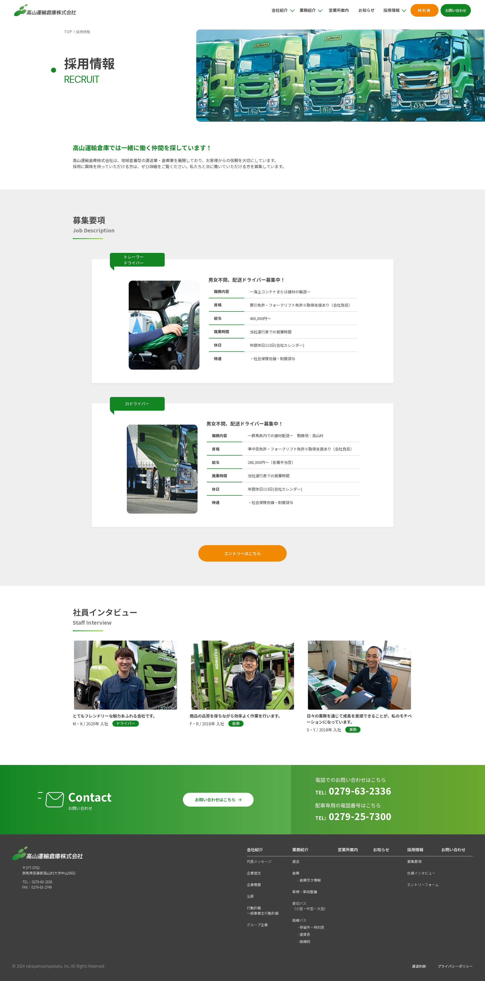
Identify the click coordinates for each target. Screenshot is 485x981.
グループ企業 (257, 924)
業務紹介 (300, 849)
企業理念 (254, 873)
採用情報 (415, 849)
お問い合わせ (453, 849)
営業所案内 (339, 10)
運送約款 (419, 966)
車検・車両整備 (304, 891)
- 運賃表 (304, 934)
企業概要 (254, 884)
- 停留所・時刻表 (311, 927)
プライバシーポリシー (455, 966)
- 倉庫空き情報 (309, 880)
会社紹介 (255, 849)
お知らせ (366, 10)
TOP (68, 31)
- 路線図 (304, 941)
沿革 (250, 896)
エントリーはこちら (242, 553)
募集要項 (414, 861)
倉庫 (295, 873)
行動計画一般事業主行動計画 (263, 910)
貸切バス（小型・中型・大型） (310, 906)
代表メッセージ (259, 861)
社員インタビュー (421, 873)
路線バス (299, 920)
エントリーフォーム (423, 884)
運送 (295, 861)
